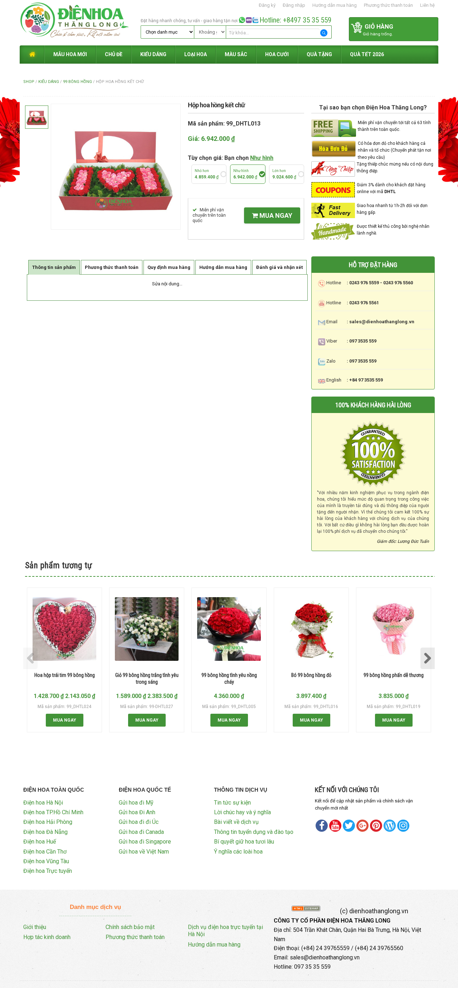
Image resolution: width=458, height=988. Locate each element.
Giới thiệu (34, 927)
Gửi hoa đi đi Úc (139, 822)
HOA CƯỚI (277, 54)
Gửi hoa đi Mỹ (136, 802)
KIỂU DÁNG (153, 54)
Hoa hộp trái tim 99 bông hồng (64, 675)
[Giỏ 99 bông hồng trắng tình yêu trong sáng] (147, 629)
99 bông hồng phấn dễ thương (394, 675)
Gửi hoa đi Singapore (145, 841)
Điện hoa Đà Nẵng (45, 832)
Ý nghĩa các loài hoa (238, 851)
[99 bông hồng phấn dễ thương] (393, 629)
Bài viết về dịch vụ (236, 822)
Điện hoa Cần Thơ (45, 851)
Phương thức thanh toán (388, 5)
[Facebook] (321, 825)
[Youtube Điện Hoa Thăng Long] (335, 825)
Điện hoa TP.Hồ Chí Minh (53, 812)
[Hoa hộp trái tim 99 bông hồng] (64, 629)
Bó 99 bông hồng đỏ (311, 675)
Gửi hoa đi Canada (141, 832)
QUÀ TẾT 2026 (367, 54)
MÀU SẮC (236, 54)
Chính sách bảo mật (130, 927)
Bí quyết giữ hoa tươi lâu (244, 841)
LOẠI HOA (195, 54)
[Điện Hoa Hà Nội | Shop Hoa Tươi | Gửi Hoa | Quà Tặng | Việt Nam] (79, 22)
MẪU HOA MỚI (70, 54)
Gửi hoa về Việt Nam (144, 851)
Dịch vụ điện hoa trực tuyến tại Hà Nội (225, 931)
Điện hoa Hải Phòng (47, 822)
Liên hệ (427, 5)
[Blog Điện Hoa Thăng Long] (389, 825)
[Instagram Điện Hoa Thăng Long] (403, 825)
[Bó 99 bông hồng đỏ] (311, 629)
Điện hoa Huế (39, 841)
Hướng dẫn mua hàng (334, 5)
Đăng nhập (294, 5)
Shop (28, 81)
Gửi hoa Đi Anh (137, 812)
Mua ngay (275, 215)
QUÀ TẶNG (319, 54)
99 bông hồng (77, 81)
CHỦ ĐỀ (113, 54)
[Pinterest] (349, 825)
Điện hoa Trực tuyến (47, 870)
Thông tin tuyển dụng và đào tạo (253, 832)
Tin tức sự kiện (232, 802)
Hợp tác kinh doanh (46, 937)
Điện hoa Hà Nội (43, 802)
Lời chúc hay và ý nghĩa (242, 812)
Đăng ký (267, 5)
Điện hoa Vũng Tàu (46, 861)
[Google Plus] (362, 825)
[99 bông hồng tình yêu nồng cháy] (229, 629)
